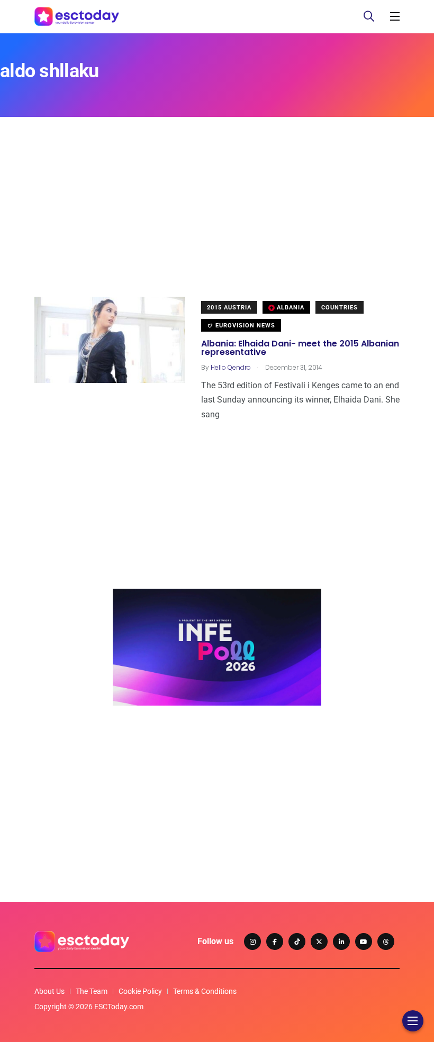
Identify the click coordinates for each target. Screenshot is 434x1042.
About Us (49, 991)
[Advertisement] (217, 223)
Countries (339, 307)
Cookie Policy (140, 991)
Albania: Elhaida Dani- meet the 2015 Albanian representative (300, 347)
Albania (289, 307)
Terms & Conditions (205, 991)
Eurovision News (244, 325)
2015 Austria (229, 307)
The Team (91, 991)
